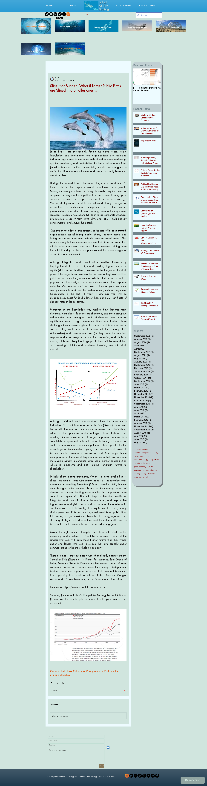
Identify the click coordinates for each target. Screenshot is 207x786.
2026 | (51, 776)
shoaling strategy (140, 474)
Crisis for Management (142, 453)
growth (150, 467)
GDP (147, 456)
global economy (140, 467)
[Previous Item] (137, 77)
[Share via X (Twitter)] (57, 683)
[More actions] (125, 79)
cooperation (154, 460)
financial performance (142, 463)
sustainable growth (141, 477)
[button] (125, 62)
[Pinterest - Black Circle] (47, 14)
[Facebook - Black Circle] (64, 14)
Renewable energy (141, 460)
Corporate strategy (141, 449)
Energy (155, 453)
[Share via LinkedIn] (63, 683)
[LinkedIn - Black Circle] (55, 14)
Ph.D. (113, 776)
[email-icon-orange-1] (68, 14)
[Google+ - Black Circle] (144, 776)
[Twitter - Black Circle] (60, 14)
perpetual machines (141, 470)
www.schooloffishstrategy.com (66, 776)
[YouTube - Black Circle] (51, 14)
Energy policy (139, 456)
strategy (151, 474)
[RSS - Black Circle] (136, 776)
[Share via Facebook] (51, 683)
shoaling (153, 470)
